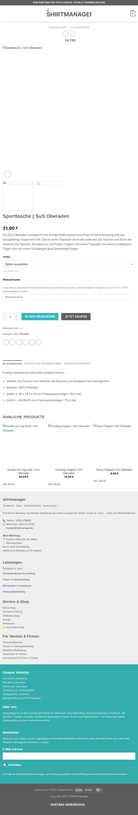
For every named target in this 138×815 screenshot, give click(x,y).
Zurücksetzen (11, 271)
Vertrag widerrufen (67, 804)
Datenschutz (65, 789)
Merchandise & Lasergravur (17, 585)
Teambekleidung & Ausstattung (19, 573)
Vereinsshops (58, 27)
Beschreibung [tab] (12, 363)
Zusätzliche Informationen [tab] (43, 363)
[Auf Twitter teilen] (19, 342)
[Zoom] (7, 174)
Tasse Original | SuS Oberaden (114, 469)
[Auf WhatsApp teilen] (6, 342)
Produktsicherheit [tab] (77, 363)
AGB (53, 789)
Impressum (41, 789)
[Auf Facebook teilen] (12, 342)
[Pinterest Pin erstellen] (32, 342)
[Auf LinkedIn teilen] (39, 342)
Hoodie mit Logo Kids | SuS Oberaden (24, 471)
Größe (6, 257)
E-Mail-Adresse (13, 749)
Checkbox (14, 765)
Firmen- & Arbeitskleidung (16, 579)
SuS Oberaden (80, 27)
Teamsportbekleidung (14, 591)
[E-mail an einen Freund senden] (26, 342)
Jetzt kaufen (76, 316)
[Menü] (5, 13)
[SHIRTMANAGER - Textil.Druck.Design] (69, 14)
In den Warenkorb (40, 316)
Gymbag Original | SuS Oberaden (68, 471)
